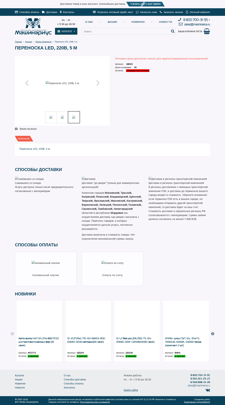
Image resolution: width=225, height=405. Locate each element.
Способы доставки (75, 379)
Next (212, 334)
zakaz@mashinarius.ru (197, 24)
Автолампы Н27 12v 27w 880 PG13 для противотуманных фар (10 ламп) (38, 342)
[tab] (24, 138)
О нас (89, 22)
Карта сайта (131, 390)
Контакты (69, 387)
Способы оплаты (74, 383)
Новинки (138, 22)
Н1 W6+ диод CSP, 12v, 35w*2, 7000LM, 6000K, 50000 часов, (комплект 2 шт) (183, 342)
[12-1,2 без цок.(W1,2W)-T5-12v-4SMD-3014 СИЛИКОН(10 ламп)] (137, 319)
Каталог (19, 375)
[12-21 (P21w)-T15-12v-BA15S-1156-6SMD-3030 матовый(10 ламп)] (88, 319)
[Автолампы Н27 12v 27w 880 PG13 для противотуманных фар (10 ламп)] (39, 319)
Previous (12, 334)
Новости (165, 22)
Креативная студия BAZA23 (197, 401)
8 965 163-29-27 (200, 378)
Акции (112, 22)
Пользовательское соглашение (95, 401)
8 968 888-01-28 (200, 382)
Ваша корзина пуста (190, 31)
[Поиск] (173, 31)
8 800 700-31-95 (195, 20)
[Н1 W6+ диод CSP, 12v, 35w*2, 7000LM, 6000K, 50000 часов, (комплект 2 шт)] (186, 319)
